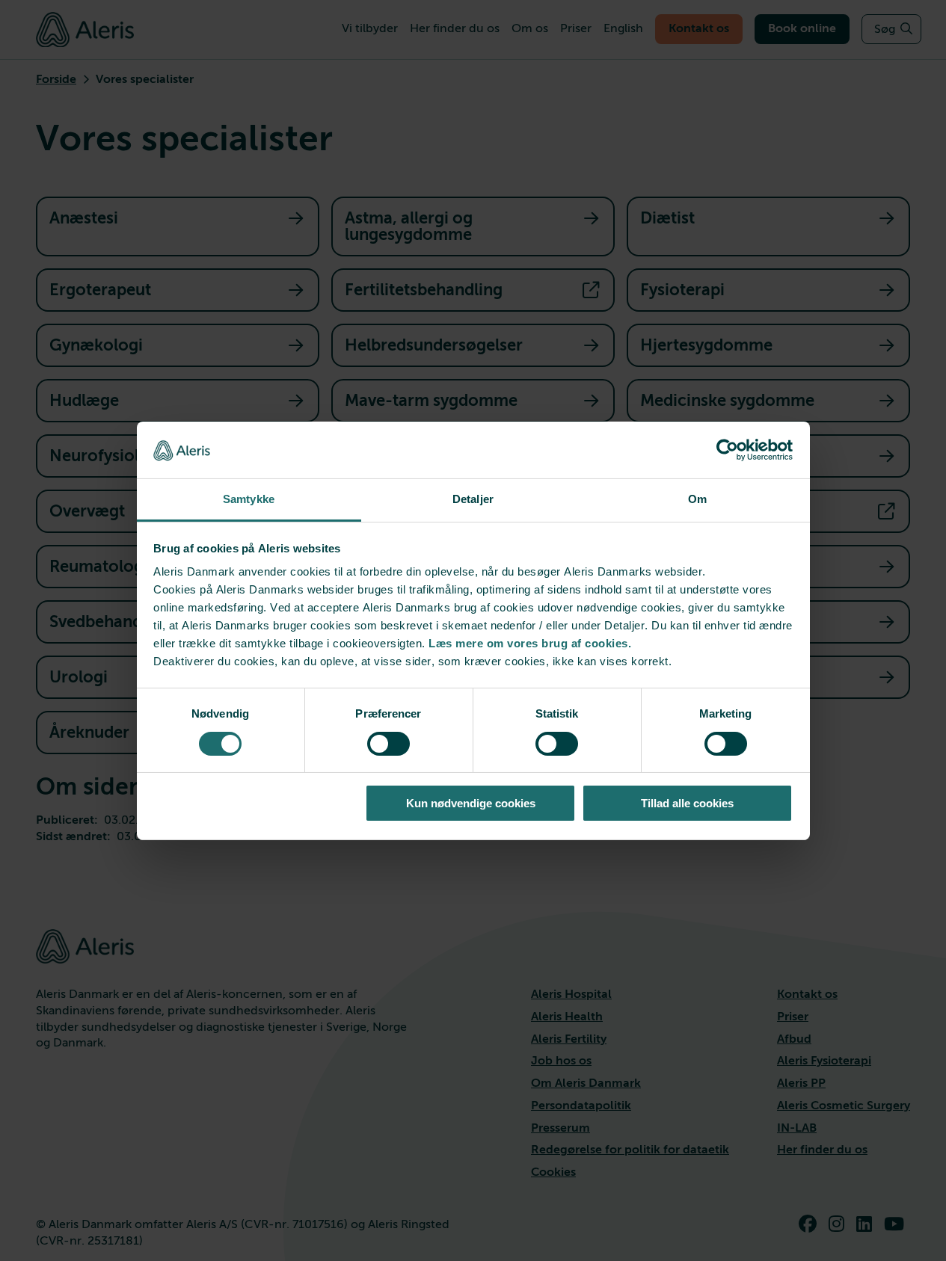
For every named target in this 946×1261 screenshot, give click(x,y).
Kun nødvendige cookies (470, 803)
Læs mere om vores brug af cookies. (530, 643)
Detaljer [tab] (473, 499)
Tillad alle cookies (687, 803)
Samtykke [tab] (248, 499)
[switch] (388, 744)
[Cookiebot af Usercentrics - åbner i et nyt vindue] (727, 450)
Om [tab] (697, 499)
